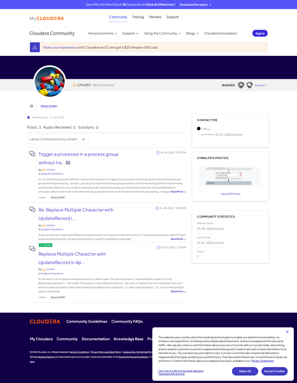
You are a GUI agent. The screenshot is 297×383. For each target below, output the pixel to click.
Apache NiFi (58, 197)
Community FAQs (127, 321)
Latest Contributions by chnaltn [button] (53, 139)
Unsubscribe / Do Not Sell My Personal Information (148, 352)
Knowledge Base (128, 338)
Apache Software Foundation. (134, 357)
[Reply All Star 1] (241, 85)
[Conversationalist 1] (249, 85)
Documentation (96, 338)
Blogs (190, 33)
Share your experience (60, 47)
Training (138, 17)
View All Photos (230, 194)
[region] (223, 354)
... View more (178, 192)
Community (118, 17)
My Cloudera (41, 338)
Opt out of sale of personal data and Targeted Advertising (180, 372)
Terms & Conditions (79, 352)
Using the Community (160, 33)
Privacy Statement (262, 360)
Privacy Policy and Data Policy (106, 352)
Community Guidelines (86, 321)
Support (172, 17)
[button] (230, 176)
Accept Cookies (274, 371)
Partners (155, 17)
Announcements (100, 33)
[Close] (287, 331)
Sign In (260, 33)
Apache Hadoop (46, 357)
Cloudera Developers (220, 33)
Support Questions (52, 173)
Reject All (245, 371)
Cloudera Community (52, 33)
